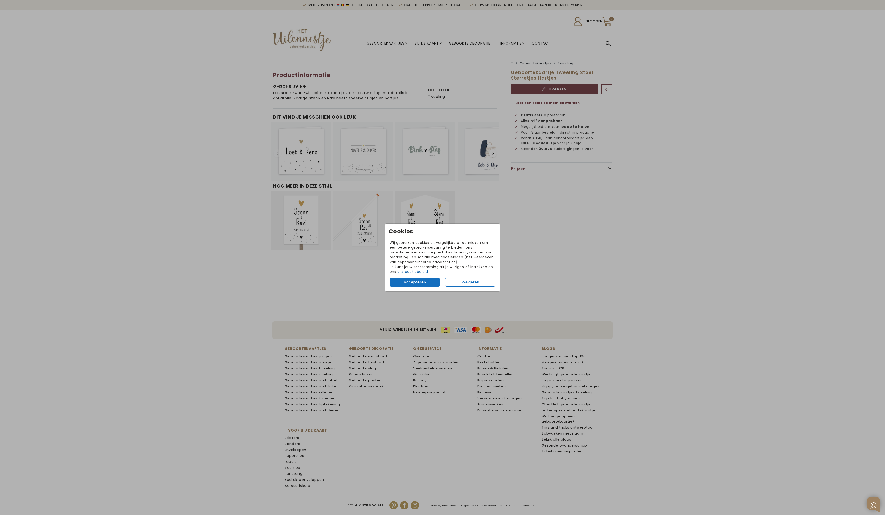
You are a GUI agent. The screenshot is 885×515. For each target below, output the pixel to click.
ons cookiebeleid (412, 271)
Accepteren (415, 282)
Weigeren (470, 282)
